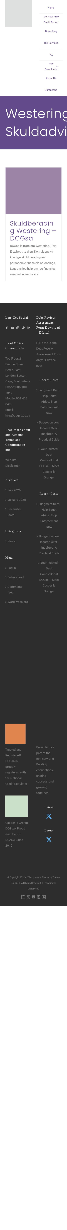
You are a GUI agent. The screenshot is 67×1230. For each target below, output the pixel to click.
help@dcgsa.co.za (17, 415)
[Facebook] (6, 327)
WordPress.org (18, 602)
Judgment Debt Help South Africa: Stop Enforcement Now (49, 401)
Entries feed (16, 577)
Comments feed (15, 589)
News (11, 541)
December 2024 (14, 512)
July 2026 (14, 490)
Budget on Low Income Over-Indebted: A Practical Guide (49, 431)
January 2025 (17, 499)
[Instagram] (17, 327)
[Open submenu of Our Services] (57, 43)
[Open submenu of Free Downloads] (57, 66)
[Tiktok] (23, 327)
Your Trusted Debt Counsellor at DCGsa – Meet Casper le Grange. (49, 463)
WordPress (33, 888)
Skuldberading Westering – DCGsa (33, 231)
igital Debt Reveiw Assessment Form (48, 348)
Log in (12, 568)
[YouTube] (12, 327)
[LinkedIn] (29, 327)
